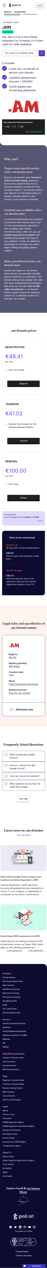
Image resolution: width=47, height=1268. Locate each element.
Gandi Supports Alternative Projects (18, 1160)
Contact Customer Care (13, 1058)
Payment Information (12, 1130)
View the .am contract (20, 693)
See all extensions (34, 132)
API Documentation (11, 1069)
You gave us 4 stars (23, 1231)
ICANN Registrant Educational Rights (18, 1126)
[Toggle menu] (4, 5)
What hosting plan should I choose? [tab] (23, 756)
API (4, 1043)
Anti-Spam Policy (10, 1134)
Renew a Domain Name (13, 1088)
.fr (15, 126)
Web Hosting (8, 985)
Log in (40, 5)
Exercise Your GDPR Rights (14, 1142)
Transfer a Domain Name (13, 1084)
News (5, 1172)
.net (22, 126)
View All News (23, 835)
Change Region (22, 1251)
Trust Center (8, 1164)
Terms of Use (8, 1114)
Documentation (9, 1065)
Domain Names (20, 12)
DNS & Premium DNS (11, 1013)
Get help (23, 798)
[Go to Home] (15, 5)
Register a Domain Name (13, 1080)
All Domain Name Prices (13, 981)
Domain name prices (12, 14)
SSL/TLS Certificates (12, 1100)
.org (7, 126)
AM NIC (12, 657)
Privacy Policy (9, 1138)
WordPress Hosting (11, 989)
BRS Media (14, 666)
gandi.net (8, 12)
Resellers (7, 1027)
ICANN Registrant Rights (13, 1122)
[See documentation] (15, 544)
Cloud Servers (9, 1096)
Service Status (9, 1061)
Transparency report (12, 1146)
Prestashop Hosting (11, 997)
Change (40, 521)
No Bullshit (7, 1168)
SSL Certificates (10, 1009)
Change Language (23, 1255)
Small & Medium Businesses (14, 1031)
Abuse (5, 1110)
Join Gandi (7, 1176)
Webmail (6, 1039)
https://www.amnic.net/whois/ (23, 684)
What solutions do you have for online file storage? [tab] (25, 785)
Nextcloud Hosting (11, 993)
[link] (10, 1227)
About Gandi (8, 1156)
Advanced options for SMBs (15, 1035)
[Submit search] (42, 53)
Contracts (7, 1118)
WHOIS (6, 1047)
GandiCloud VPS (10, 1001)
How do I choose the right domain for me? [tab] (23, 767)
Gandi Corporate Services (14, 1023)
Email (5, 1005)
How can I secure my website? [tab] (25, 776)
